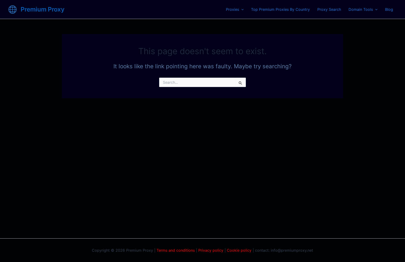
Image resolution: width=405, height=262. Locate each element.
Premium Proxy (42, 9)
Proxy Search (329, 9)
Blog (389, 9)
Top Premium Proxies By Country (280, 9)
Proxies (232, 9)
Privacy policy (210, 250)
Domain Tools (361, 9)
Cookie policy (239, 250)
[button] (241, 9)
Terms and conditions (176, 250)
